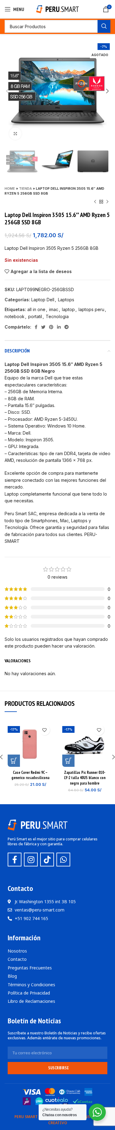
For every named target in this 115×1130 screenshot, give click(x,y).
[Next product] (107, 202)
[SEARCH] (104, 26)
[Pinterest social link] (51, 327)
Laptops (66, 299)
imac (53, 309)
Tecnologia (57, 316)
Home (10, 188)
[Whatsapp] (63, 859)
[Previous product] (95, 202)
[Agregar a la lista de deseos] (44, 730)
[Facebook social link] (36, 327)
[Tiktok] (47, 859)
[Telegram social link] (67, 327)
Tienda (25, 188)
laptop (68, 309)
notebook (15, 316)
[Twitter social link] (43, 327)
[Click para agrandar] (15, 133)
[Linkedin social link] (59, 327)
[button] (14, 761)
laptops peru (91, 309)
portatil (35, 316)
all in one (36, 309)
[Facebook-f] (14, 859)
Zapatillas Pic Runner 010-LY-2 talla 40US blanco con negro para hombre (84, 778)
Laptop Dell (42, 299)
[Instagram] (31, 859)
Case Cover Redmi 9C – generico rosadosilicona (30, 775)
